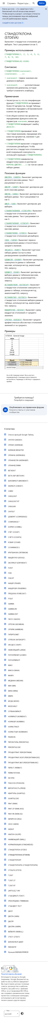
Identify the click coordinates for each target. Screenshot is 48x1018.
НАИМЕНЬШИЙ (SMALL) (17, 839)
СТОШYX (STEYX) (14, 870)
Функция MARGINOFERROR (18, 952)
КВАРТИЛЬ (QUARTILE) (16, 793)
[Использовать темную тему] (22, 1013)
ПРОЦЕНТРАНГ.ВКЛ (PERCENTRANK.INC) (23, 763)
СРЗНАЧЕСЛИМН (14, 465)
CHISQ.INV (12, 506)
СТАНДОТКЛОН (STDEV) (17, 850)
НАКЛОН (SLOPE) (14, 834)
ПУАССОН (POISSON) (16, 783)
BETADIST (12, 471)
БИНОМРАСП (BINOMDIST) (18, 481)
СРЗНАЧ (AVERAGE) (15, 445)
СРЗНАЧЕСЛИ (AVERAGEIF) (18, 460)
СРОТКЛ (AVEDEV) (15, 440)
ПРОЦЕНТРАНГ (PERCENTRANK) (20, 752)
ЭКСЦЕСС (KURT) (14, 645)
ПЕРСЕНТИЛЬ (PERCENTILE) (18, 742)
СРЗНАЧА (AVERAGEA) (16, 455)
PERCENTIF (12, 947)
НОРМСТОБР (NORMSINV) (18, 732)
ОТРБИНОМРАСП (14, 711)
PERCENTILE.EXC (14, 747)
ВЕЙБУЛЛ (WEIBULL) (15, 932)
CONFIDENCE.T (13, 522)
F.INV (10, 573)
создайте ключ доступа (11, 23)
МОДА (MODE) (13, 701)
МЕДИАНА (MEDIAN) (15, 681)
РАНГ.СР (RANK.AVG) (16, 809)
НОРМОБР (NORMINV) (16, 722)
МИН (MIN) (12, 686)
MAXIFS (11, 676)
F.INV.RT (11, 578)
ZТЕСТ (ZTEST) (14, 937)
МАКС (10, 665)
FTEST (10, 599)
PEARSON (11, 737)
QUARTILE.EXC (13, 798)
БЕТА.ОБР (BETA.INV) (16, 476)
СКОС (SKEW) (13, 824)
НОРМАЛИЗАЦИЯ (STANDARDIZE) (20, 845)
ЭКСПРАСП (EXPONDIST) (17, 563)
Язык (8, 1010)
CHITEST (11, 512)
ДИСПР (11, 921)
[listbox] (11, 1014)
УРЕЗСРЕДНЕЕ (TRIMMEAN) (18, 901)
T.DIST (10, 875)
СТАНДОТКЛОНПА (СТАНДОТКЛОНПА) (23, 865)
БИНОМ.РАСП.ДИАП (15, 942)
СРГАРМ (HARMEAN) (15, 629)
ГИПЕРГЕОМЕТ (13, 635)
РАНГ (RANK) (12, 804)
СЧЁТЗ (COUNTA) (14, 537)
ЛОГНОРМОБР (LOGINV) (17, 655)
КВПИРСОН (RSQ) (15, 819)
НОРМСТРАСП (13, 727)
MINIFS (10, 696)
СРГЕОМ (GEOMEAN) (16, 624)
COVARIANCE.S (14, 547)
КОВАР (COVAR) (14, 542)
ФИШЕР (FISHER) (14, 583)
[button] (4, 3)
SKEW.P (11, 829)
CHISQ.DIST (12, 496)
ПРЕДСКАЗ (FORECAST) (17, 594)
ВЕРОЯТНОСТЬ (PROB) (17, 788)
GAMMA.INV (12, 609)
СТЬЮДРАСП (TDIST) (16, 896)
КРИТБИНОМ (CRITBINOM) (18, 553)
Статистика (9, 429)
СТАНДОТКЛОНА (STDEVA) (19, 855)
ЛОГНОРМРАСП (14, 660)
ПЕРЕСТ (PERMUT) (15, 768)
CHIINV (10, 491)
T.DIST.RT (11, 886)
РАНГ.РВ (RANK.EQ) (15, 814)
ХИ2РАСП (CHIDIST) (15, 486)
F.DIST (10, 568)
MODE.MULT (12, 706)
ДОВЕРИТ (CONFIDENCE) (17, 517)
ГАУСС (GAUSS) (14, 619)
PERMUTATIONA (14, 773)
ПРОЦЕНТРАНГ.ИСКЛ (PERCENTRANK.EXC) (24, 757)
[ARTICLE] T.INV (14, 891)
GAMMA (11, 604)
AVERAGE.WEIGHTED (16, 450)
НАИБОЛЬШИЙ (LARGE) (17, 650)
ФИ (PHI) (11, 778)
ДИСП (10, 911)
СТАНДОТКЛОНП (14, 860)
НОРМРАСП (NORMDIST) (17, 716)
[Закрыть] (46, 9)
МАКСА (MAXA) (14, 670)
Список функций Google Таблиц (21, 435)
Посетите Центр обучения (11, 974)
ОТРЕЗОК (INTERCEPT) (16, 640)
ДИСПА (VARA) (13, 916)
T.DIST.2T (11, 880)
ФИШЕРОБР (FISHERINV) (17, 588)
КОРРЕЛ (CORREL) (15, 527)
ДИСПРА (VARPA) (14, 927)
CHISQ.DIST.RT (13, 501)
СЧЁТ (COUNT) (14, 532)
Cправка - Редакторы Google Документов (19, 3)
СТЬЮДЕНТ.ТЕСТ (15, 906)
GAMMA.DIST (13, 614)
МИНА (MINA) (13, 691)
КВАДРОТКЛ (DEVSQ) (16, 558)
